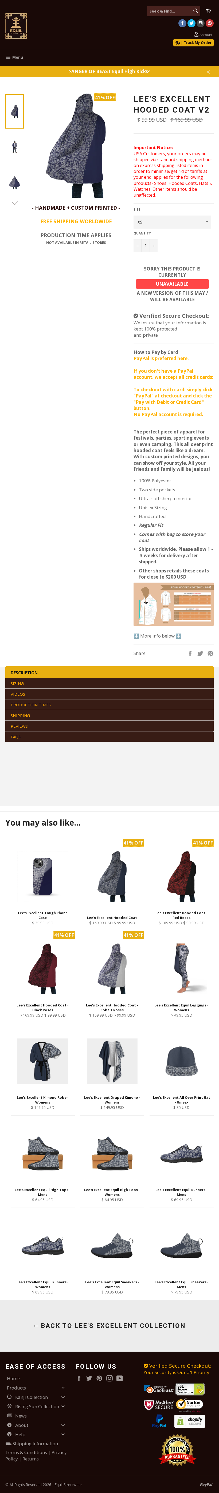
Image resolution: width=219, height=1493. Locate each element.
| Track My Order (196, 42)
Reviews (19, 726)
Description (24, 672)
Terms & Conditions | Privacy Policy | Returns (36, 1455)
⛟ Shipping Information (31, 1443)
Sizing (17, 683)
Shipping (20, 715)
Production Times (31, 704)
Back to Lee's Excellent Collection (112, 1325)
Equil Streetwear (68, 1484)
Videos (18, 694)
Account (206, 35)
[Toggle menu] (63, 1387)
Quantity (142, 233)
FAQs (16, 736)
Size (137, 210)
